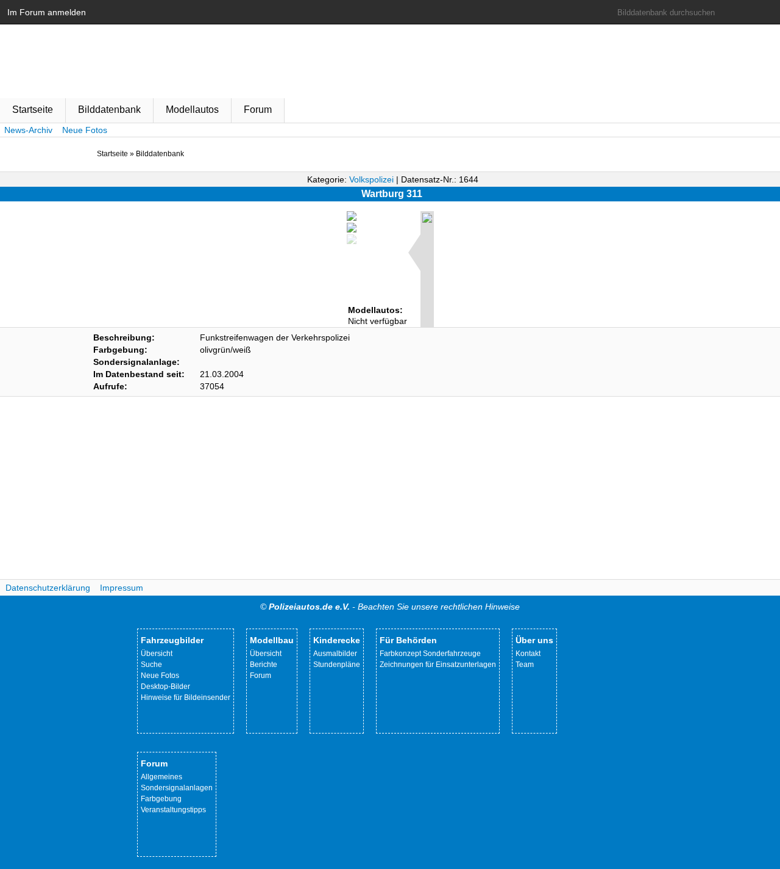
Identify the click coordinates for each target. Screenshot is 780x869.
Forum (258, 109)
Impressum (121, 588)
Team (525, 664)
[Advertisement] (390, 488)
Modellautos (192, 109)
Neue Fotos (84, 130)
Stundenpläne (336, 664)
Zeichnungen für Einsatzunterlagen (438, 664)
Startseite (32, 109)
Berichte (263, 664)
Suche (151, 664)
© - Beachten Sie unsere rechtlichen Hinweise (390, 606)
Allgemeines (161, 777)
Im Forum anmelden (46, 12)
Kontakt (528, 653)
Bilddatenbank (109, 109)
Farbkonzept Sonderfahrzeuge (430, 653)
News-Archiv (28, 130)
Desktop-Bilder (165, 686)
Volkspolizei (371, 179)
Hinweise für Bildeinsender (185, 697)
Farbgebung (161, 799)
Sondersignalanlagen (177, 788)
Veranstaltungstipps (173, 810)
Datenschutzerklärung (47, 588)
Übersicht (156, 653)
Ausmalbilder (335, 653)
